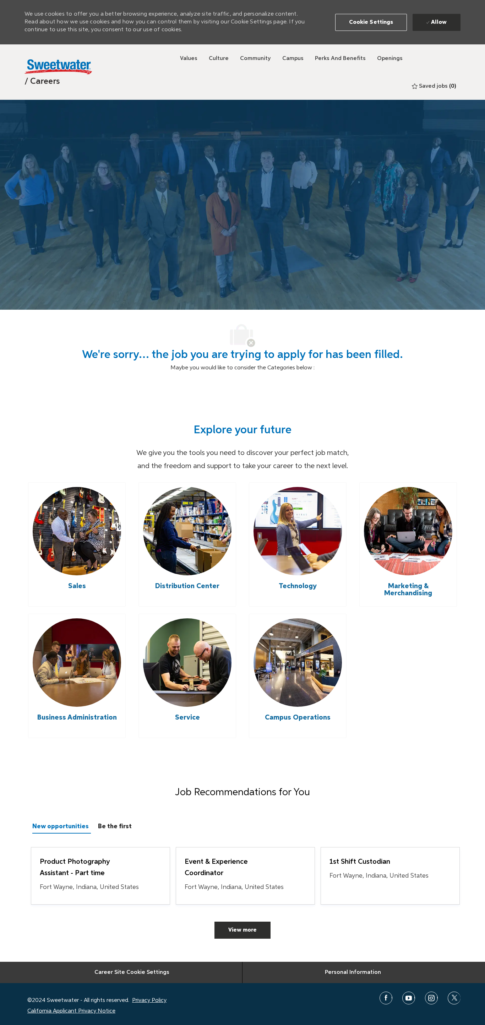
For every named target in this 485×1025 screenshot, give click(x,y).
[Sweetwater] (58, 66)
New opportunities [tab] (60, 826)
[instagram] (431, 998)
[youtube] (408, 998)
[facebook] (386, 998)
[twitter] (454, 998)
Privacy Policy (149, 1000)
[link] (42, 81)
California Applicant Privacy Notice (71, 1011)
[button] (371, 22)
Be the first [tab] (115, 826)
